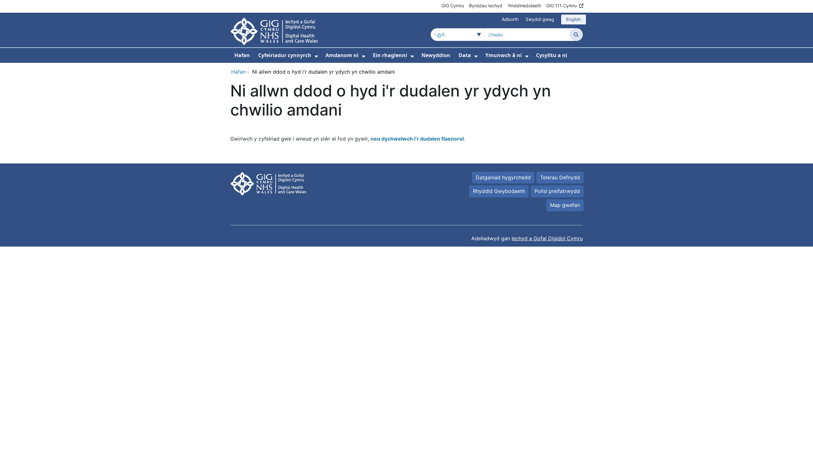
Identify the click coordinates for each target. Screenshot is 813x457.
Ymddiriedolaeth (524, 5)
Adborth (510, 19)
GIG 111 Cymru (561, 5)
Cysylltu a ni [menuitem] (551, 55)
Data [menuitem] (465, 55)
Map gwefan (565, 205)
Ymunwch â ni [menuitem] (503, 55)
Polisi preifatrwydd (557, 191)
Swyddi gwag (540, 19)
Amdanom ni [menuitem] (342, 55)
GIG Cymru (452, 5)
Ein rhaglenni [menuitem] (390, 55)
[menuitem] (316, 56)
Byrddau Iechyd (485, 5)
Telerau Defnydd (560, 177)
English (573, 19)
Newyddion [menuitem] (435, 55)
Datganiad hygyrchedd (503, 177)
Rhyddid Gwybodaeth (499, 191)
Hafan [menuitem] (242, 55)
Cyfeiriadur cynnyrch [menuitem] (284, 55)
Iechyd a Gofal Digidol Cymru (547, 238)
